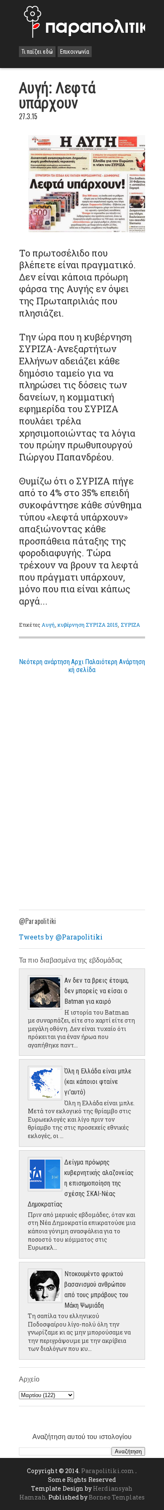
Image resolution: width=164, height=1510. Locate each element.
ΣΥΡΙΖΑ (130, 624)
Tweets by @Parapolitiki (61, 936)
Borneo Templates (117, 1497)
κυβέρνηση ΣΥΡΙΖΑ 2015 (88, 624)
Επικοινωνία (74, 51)
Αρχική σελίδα (82, 666)
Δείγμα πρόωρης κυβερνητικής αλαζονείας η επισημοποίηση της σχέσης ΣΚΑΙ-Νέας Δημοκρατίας (81, 1183)
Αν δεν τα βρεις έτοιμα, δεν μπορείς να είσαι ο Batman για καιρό (96, 990)
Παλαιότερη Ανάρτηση (115, 662)
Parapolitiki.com (107, 1471)
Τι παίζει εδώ (37, 51)
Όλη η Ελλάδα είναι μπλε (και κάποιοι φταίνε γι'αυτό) (98, 1081)
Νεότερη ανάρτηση (44, 662)
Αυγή (48, 624)
